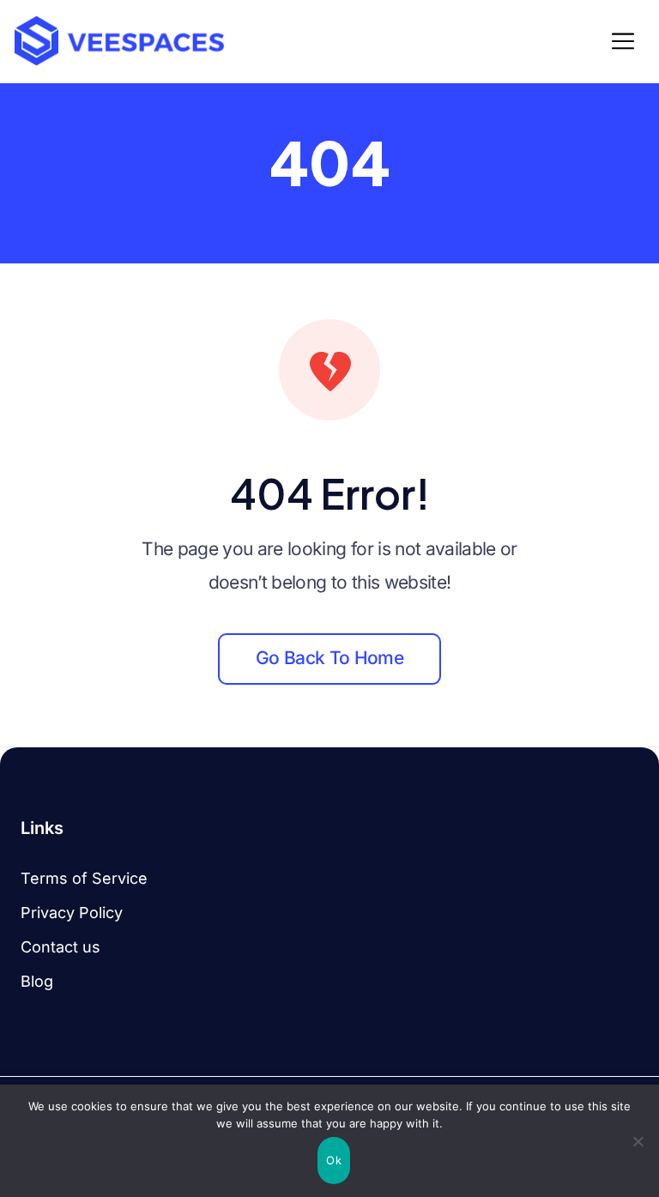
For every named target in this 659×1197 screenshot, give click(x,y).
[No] (637, 1141)
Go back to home (329, 657)
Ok (334, 1160)
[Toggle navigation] (628, 41)
